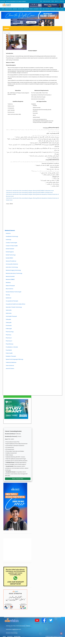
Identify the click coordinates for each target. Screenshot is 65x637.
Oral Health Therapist (11, 316)
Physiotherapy (9, 344)
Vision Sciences (10, 365)
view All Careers (10, 368)
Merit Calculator (46, 1)
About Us (56, 1)
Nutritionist (8, 298)
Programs (15, 8)
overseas (57, 8)
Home (5, 33)
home (3, 8)
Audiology (8, 239)
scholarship (36, 8)
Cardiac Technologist (11, 242)
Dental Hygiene (10, 251)
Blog (41, 1)
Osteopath (8, 322)
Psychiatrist (9, 350)
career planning (8, 8)
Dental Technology (11, 255)
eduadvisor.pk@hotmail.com (13, 629)
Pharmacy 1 (9, 338)
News (41, 8)
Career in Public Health (12, 245)
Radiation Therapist (11, 356)
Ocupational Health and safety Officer (15, 304)
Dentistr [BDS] (9, 258)
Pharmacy (8, 334)
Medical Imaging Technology (13, 270)
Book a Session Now (17, 478)
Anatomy (8, 233)
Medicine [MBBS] (10, 279)
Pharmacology (10, 331)
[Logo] (17, 620)
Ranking (31, 8)
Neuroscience (9, 288)
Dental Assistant (10, 248)
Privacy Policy (17, 636)
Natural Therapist (10, 285)
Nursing (8, 294)
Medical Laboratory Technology (14, 273)
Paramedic (9, 325)
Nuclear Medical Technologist (13, 291)
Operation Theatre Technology (14, 307)
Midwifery (8, 282)
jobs (43, 8)
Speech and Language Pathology (14, 359)
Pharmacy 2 (9, 341)
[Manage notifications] (61, 633)
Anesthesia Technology (12, 236)
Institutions (20, 8)
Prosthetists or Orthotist (12, 347)
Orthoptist (8, 319)
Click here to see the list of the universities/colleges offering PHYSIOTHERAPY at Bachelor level (30, 190)
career (61, 8)
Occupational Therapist (12, 301)
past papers (52, 8)
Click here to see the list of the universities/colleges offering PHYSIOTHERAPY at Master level (29, 192)
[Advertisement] (32, 217)
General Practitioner (11, 261)
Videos (52, 1)
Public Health (9, 353)
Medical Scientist (10, 276)
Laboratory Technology (12, 267)
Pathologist (9, 328)
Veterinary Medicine (11, 362)
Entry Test (47, 8)
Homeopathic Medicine (12, 264)
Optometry (8, 310)
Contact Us (62, 1)
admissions (26, 8)
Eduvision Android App (12, 633)
